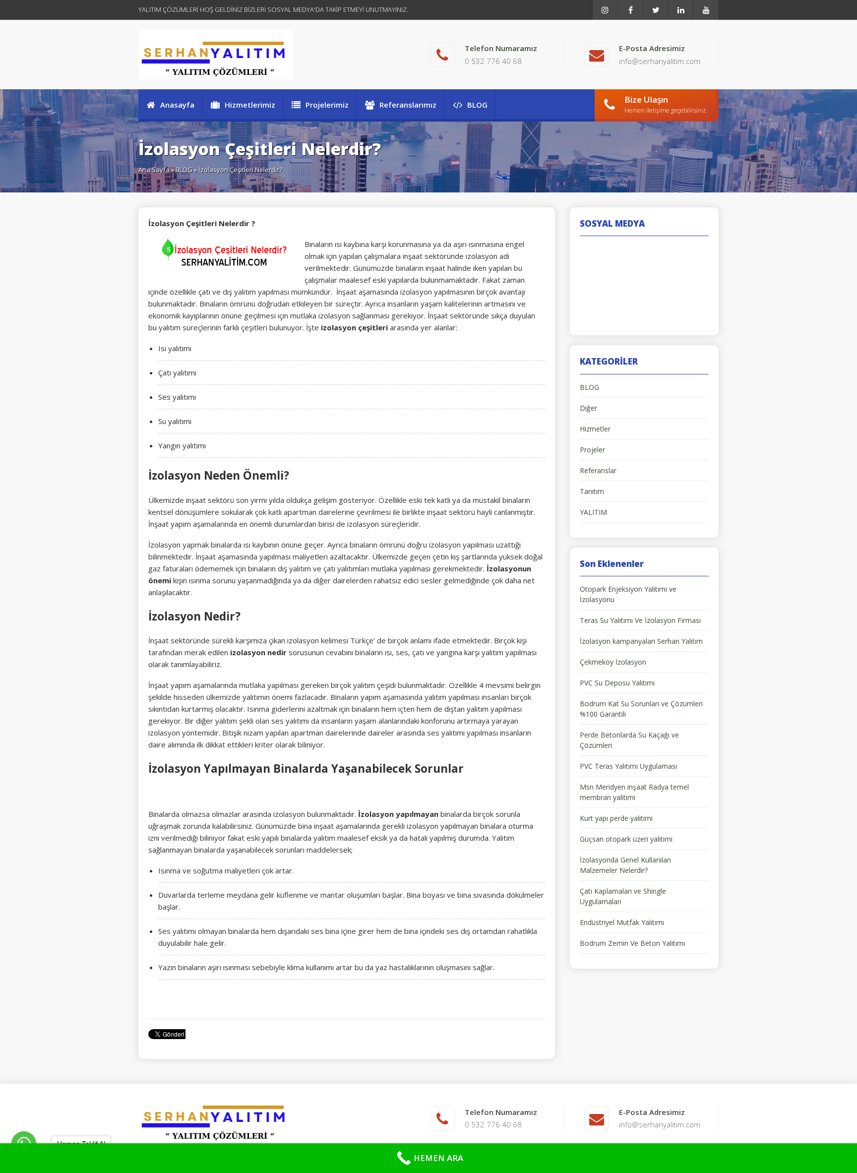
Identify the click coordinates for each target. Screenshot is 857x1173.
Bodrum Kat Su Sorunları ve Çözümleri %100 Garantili (641, 709)
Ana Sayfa (154, 169)
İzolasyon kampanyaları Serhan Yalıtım (641, 641)
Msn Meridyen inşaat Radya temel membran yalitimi (634, 792)
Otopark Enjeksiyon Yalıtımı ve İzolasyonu (628, 594)
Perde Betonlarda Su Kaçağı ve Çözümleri (629, 740)
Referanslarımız (407, 105)
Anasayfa (177, 105)
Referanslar (598, 470)
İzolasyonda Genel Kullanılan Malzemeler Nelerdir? (625, 865)
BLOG (477, 105)
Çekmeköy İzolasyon (613, 662)
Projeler (592, 449)
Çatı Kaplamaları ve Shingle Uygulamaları (623, 896)
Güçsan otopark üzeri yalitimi (626, 839)
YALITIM (593, 512)
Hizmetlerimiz (250, 105)
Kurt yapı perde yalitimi (616, 818)
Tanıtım (592, 491)
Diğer (588, 408)
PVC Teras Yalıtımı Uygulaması (628, 766)
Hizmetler (595, 428)
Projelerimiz (327, 105)
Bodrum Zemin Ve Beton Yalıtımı (632, 943)
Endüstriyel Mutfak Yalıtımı (622, 922)
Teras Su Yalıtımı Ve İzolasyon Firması (640, 620)
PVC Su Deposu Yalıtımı (617, 682)
